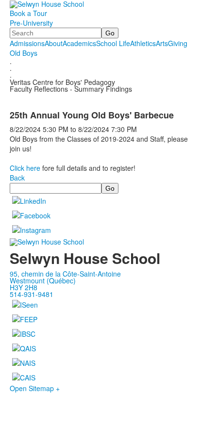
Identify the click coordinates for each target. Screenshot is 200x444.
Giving (177, 43)
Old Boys (23, 53)
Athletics (143, 43)
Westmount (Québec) (43, 280)
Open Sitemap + (35, 388)
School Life (113, 43)
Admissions (27, 43)
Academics (79, 43)
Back (17, 177)
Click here (25, 168)
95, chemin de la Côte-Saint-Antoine (65, 274)
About (54, 43)
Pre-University (31, 23)
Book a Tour (28, 13)
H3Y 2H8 (23, 287)
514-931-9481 (31, 294)
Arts (162, 43)
